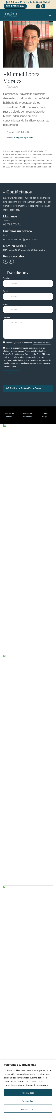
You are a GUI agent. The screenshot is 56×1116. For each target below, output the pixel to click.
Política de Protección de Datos (25, 388)
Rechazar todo (28, 1109)
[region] (28, 1088)
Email (5, 291)
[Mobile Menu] (50, 15)
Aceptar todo (28, 1093)
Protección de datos (42, 343)
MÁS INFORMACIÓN (15, 6)
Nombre (6, 278)
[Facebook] (38, 6)
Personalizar (28, 1101)
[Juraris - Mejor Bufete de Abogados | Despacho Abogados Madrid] (11, 14)
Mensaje (6, 317)
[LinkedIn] (43, 6)
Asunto (6, 304)
